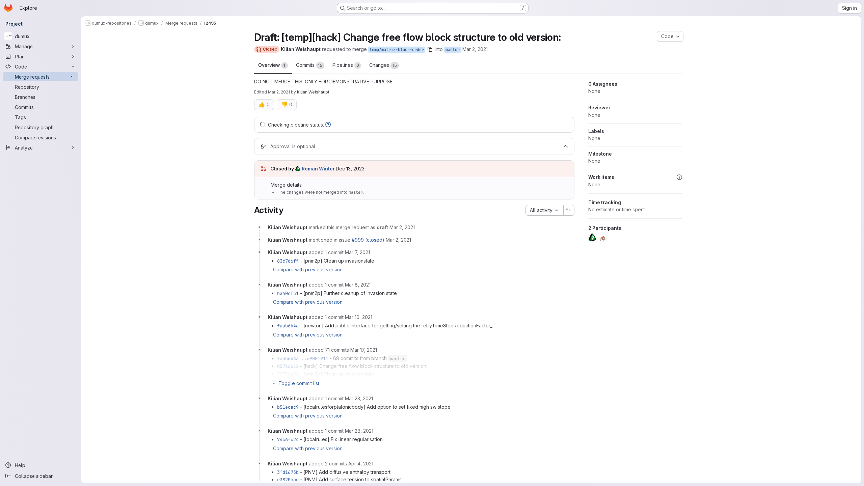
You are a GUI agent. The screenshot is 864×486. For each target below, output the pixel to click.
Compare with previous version (308, 269)
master (453, 49)
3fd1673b (288, 472)
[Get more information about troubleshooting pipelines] (328, 124)
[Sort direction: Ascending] (569, 210)
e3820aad (288, 480)
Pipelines (345, 65)
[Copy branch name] (430, 49)
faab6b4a (288, 326)
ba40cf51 (288, 293)
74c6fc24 (288, 439)
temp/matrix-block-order (397, 49)
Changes (383, 65)
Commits (309, 65)
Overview (272, 65)
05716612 (288, 366)
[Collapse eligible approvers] (566, 146)
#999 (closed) (368, 240)
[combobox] (544, 210)
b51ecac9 (288, 407)
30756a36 (288, 374)
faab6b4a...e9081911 (302, 358)
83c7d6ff (288, 261)
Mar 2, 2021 (475, 49)
